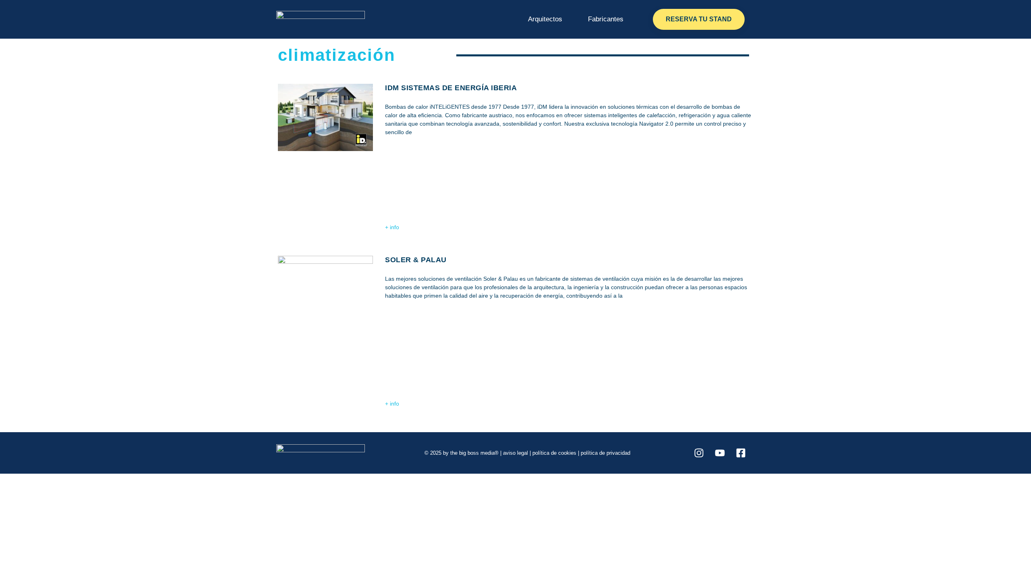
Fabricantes (605, 19)
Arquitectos (545, 19)
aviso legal (515, 453)
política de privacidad (605, 453)
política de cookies (554, 453)
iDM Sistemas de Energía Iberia (451, 88)
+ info (392, 227)
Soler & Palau (416, 260)
